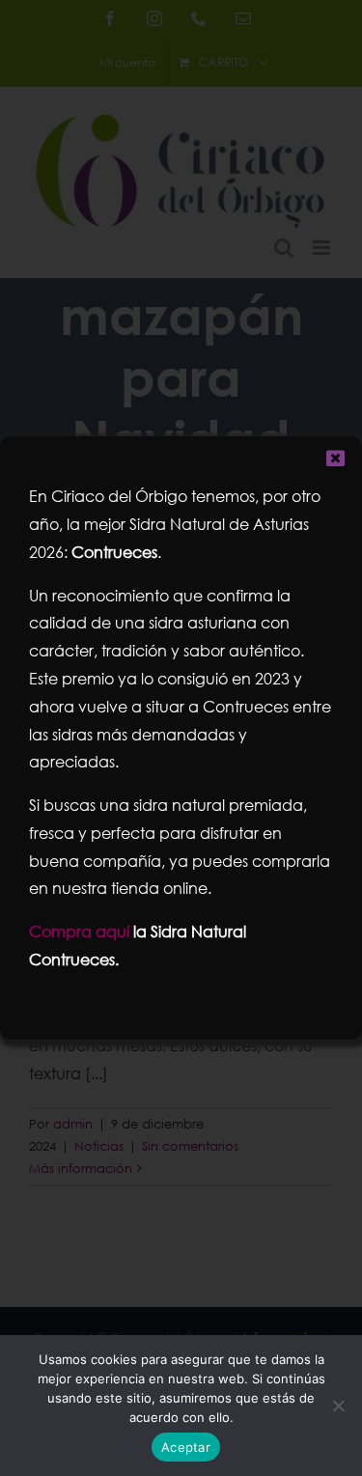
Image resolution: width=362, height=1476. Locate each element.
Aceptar (185, 1447)
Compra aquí (79, 931)
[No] (338, 1405)
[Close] (335, 458)
